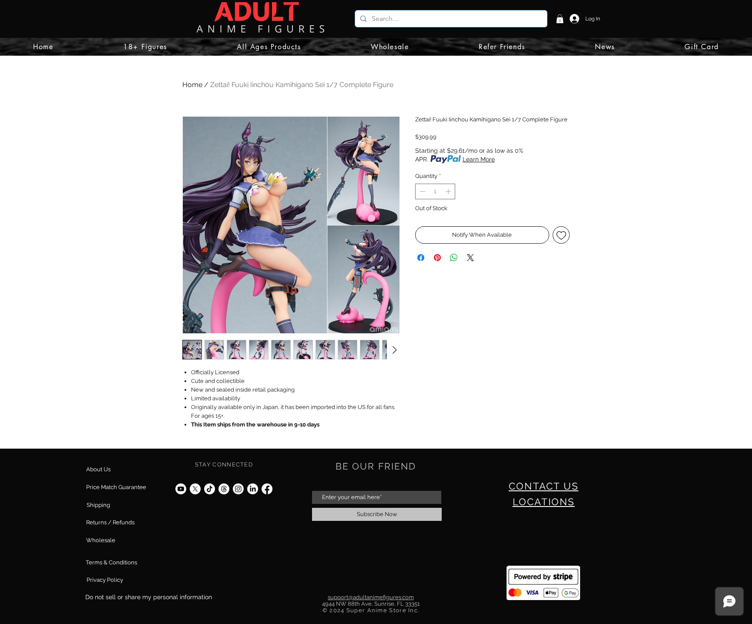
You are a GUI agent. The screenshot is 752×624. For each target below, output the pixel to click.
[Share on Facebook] (421, 257)
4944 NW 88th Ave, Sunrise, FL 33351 (371, 604)
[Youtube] (180, 488)
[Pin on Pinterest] (437, 257)
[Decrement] (421, 191)
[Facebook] (267, 488)
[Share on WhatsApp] (454, 257)
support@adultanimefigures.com (371, 597)
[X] (195, 488)
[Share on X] (470, 257)
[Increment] (449, 191)
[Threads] (223, 488)
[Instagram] (238, 488)
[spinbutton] (435, 191)
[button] (560, 18)
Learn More (479, 159)
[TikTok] (209, 488)
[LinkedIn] (252, 488)
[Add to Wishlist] (561, 235)
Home (192, 85)
